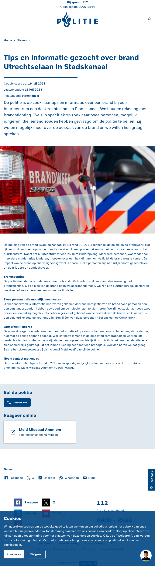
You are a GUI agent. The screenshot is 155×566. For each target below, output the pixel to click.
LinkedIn (46, 478)
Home (8, 40)
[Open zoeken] (149, 19)
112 (85, 2)
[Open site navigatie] (5, 19)
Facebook (13, 478)
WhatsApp (69, 478)
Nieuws (22, 40)
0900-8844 (86, 7)
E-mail (90, 478)
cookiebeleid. (13, 544)
